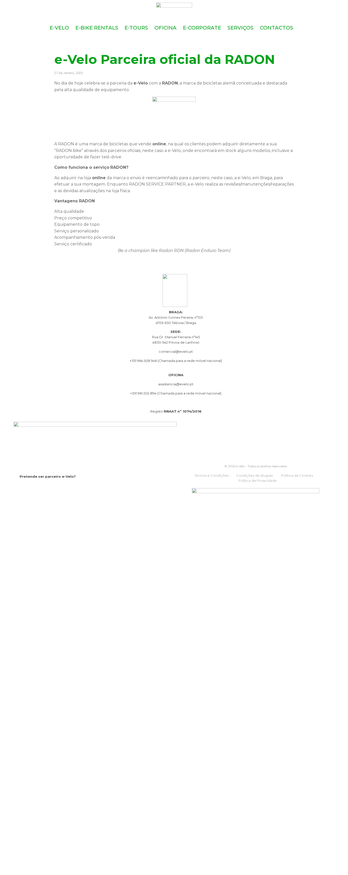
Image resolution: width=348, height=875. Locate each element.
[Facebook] (23, 487)
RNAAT (170, 411)
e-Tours (136, 27)
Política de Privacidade (257, 480)
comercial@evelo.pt (176, 351)
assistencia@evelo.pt (175, 384)
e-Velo (59, 27)
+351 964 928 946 (143, 361)
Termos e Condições (211, 475)
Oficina (165, 27)
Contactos (276, 27)
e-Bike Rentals (96, 27)
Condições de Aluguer (254, 475)
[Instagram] (33, 487)
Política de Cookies (297, 475)
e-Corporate (202, 27)
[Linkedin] (43, 487)
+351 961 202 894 (143, 393)
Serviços (240, 27)
